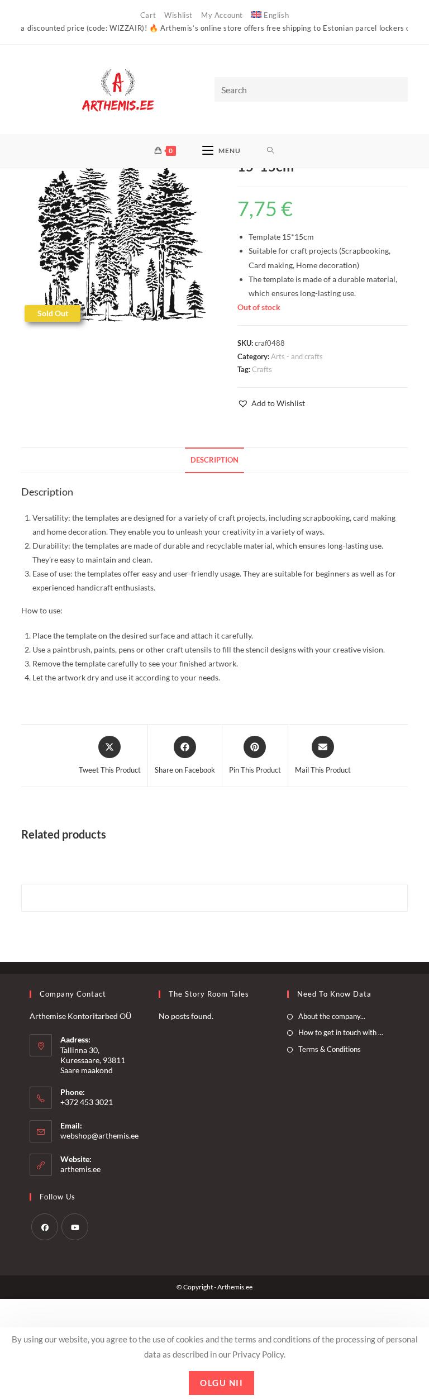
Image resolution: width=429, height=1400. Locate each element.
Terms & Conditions (329, 1049)
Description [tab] (214, 460)
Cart (148, 15)
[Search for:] (271, 151)
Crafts (262, 369)
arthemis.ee (80, 1169)
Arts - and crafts (297, 356)
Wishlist (178, 15)
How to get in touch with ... (340, 1032)
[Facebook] (44, 1226)
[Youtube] (74, 1226)
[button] (271, 403)
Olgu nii (221, 1383)
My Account (222, 15)
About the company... (331, 1016)
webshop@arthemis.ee (99, 1135)
